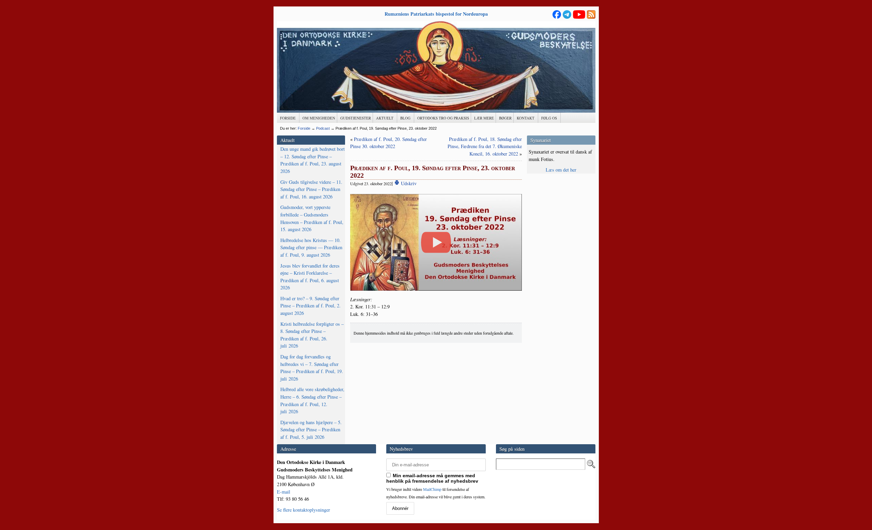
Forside (304, 128)
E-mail (283, 491)
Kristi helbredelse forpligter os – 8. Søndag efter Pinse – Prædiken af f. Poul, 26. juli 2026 (312, 335)
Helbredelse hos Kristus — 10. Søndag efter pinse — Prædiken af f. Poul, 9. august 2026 (311, 247)
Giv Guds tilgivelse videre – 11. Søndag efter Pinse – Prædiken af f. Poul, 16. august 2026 (311, 189)
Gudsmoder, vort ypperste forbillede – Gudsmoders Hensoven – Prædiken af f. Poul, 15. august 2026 (311, 218)
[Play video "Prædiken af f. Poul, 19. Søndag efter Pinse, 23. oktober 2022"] (436, 242)
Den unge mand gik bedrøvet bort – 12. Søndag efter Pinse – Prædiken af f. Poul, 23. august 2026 (312, 160)
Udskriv (408, 183)
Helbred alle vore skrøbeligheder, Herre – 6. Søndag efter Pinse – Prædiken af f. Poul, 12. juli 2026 (312, 400)
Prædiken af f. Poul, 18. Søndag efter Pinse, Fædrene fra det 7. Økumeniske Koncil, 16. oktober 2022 (485, 146)
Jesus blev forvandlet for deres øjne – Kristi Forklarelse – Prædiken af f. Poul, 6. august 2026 (310, 276)
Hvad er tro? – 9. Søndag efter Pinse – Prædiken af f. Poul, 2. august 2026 (310, 305)
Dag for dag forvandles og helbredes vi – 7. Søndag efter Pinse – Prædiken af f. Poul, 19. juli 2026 (311, 367)
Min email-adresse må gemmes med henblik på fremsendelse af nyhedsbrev (432, 478)
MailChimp (432, 489)
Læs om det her (561, 169)
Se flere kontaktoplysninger (303, 510)
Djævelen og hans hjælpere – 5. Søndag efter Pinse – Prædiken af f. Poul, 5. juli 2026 (311, 429)
